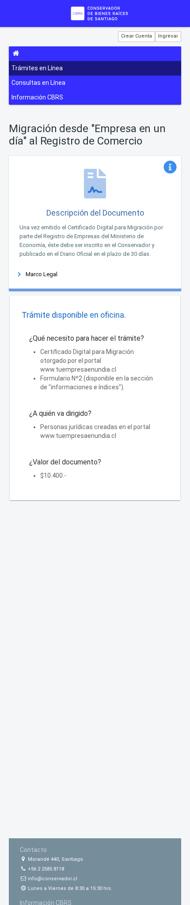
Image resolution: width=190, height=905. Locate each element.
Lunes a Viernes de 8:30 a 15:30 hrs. (69, 888)
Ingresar (168, 36)
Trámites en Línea (37, 68)
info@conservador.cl (52, 879)
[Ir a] (99, 13)
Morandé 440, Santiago (55, 859)
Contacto (33, 849)
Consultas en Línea (38, 82)
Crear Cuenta (136, 36)
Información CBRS (37, 97)
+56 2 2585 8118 (45, 869)
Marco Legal (41, 274)
